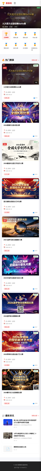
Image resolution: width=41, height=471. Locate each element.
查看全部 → (35, 60)
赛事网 (7, 3)
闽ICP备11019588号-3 (20, 467)
